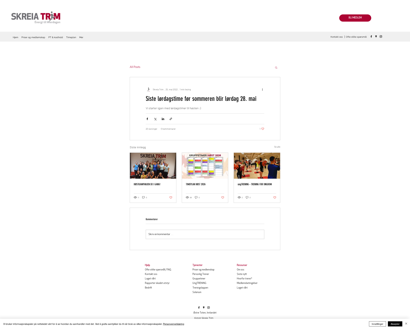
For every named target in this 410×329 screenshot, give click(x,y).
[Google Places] (376, 36)
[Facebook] (371, 36)
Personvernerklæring (173, 323)
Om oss (240, 270)
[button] (276, 67)
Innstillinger (377, 323)
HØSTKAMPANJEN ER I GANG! (147, 184)
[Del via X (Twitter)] (155, 118)
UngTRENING (199, 283)
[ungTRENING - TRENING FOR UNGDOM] (257, 166)
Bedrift (148, 288)
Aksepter (395, 323)
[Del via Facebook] (147, 118)
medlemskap (203, 270)
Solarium (197, 292)
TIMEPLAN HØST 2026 (195, 184)
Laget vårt (150, 279)
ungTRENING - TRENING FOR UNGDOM (255, 184)
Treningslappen (200, 288)
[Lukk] (406, 323)
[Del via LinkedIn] (162, 118)
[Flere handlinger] (262, 89)
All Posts (135, 67)
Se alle (277, 146)
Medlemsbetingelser (247, 283)
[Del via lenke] (170, 118)
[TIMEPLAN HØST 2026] (205, 166)
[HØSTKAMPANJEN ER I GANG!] (153, 166)
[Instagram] (380, 36)
